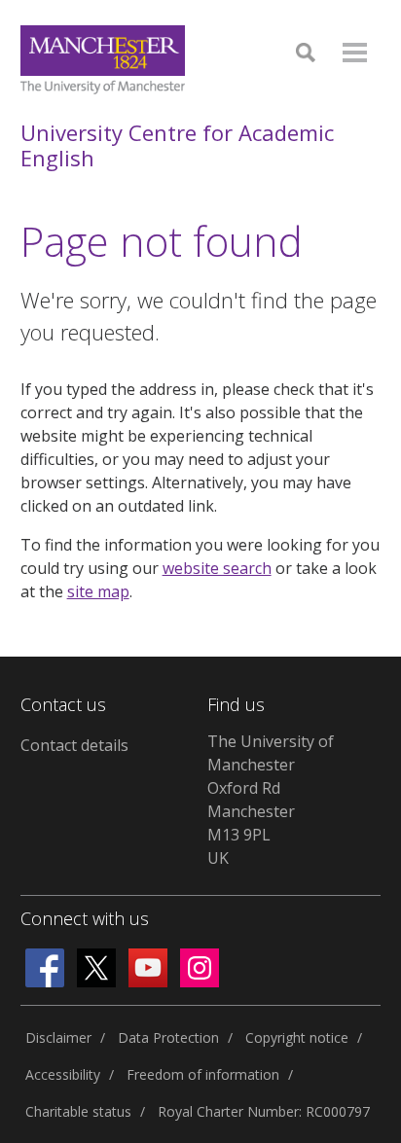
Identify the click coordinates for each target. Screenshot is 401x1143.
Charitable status (78, 1111)
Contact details (74, 745)
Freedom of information (203, 1074)
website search (217, 568)
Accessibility (62, 1074)
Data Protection (168, 1037)
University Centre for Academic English (177, 145)
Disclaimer (58, 1037)
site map (98, 591)
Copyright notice (296, 1037)
